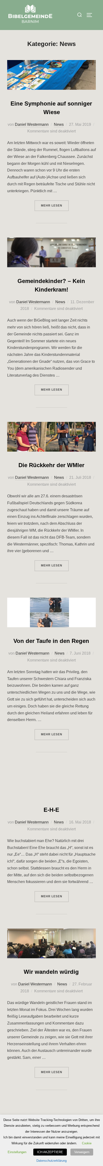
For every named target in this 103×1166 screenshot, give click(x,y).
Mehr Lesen (55, 205)
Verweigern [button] (81, 1152)
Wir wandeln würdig (51, 972)
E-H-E (51, 810)
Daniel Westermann (32, 124)
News (59, 124)
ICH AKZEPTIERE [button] (50, 1152)
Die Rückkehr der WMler (51, 465)
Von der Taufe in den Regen (51, 641)
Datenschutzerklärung (51, 1160)
